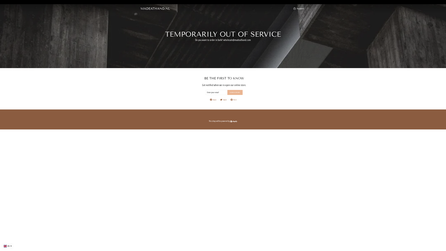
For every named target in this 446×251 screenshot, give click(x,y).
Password (300, 8)
